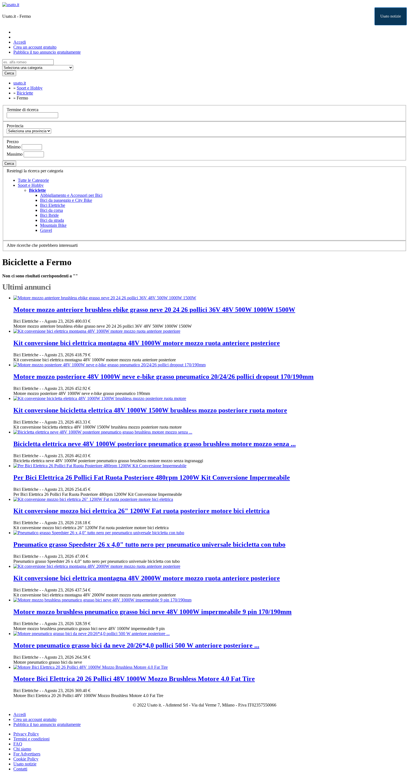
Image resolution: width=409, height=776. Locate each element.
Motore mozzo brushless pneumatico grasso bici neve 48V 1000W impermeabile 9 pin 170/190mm (152, 611)
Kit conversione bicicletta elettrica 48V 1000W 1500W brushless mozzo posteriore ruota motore (150, 410)
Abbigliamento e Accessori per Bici (71, 195)
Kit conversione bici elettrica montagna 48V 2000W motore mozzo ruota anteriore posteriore (146, 578)
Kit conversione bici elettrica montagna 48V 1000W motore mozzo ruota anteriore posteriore (146, 343)
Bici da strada (52, 220)
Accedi (19, 42)
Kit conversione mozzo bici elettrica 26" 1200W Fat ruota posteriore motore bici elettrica (141, 510)
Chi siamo (22, 749)
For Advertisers (26, 754)
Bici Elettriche (52, 205)
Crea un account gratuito (34, 47)
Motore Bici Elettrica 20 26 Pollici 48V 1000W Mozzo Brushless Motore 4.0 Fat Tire (134, 678)
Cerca (9, 73)
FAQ (17, 744)
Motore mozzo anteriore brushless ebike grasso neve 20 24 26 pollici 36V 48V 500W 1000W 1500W (154, 309)
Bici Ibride (49, 215)
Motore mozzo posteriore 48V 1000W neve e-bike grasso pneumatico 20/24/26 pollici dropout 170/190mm (163, 376)
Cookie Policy (25, 759)
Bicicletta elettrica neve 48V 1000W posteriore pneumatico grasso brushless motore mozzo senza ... (154, 443)
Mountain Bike (53, 225)
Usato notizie (390, 16)
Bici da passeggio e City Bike (66, 200)
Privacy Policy (26, 734)
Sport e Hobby (31, 185)
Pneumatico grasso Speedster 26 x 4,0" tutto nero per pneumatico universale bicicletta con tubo (149, 544)
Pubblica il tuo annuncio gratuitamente (47, 52)
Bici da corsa (51, 210)
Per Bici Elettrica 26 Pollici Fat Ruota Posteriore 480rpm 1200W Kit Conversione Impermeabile (151, 477)
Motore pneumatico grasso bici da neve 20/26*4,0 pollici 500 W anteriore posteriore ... (136, 645)
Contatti (20, 769)
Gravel (46, 230)
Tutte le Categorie (33, 180)
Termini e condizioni (31, 739)
